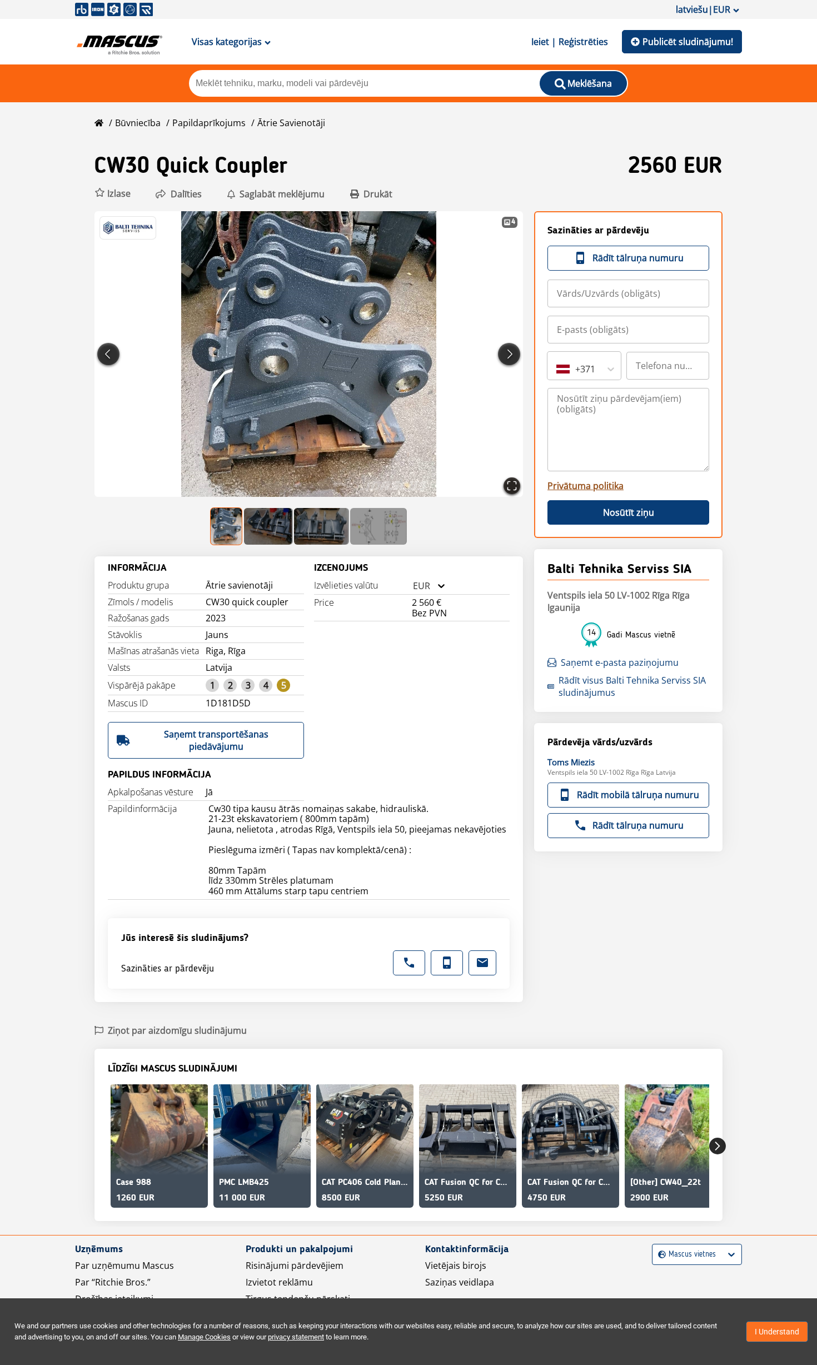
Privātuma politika (585, 486)
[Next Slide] (509, 354)
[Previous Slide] (108, 354)
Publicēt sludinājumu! (687, 42)
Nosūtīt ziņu (628, 512)
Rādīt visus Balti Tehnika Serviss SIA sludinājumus (632, 686)
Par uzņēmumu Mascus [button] (124, 1265)
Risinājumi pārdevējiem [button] (294, 1265)
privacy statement (296, 1337)
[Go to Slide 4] (378, 526)
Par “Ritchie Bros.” (113, 1282)
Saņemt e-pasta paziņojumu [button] (620, 662)
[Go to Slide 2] (268, 526)
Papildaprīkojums (209, 123)
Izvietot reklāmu (279, 1282)
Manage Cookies (204, 1337)
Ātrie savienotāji (291, 123)
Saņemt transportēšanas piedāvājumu (216, 740)
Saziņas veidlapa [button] (459, 1282)
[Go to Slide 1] (227, 526)
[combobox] (413, 586)
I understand (777, 1331)
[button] (112, 193)
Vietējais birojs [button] (455, 1265)
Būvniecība (138, 123)
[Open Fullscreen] (512, 485)
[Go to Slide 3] (321, 526)
